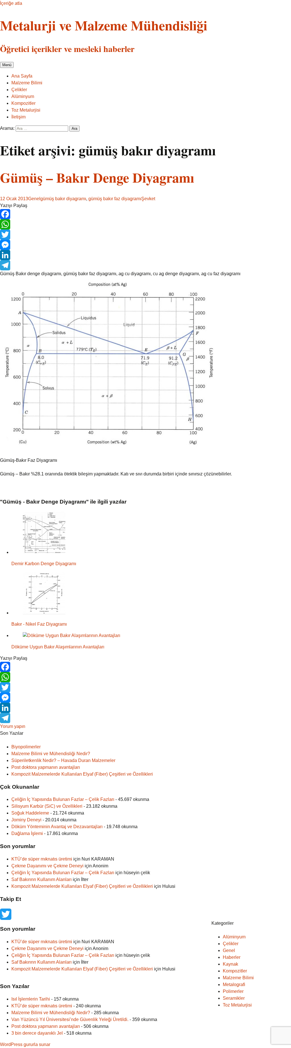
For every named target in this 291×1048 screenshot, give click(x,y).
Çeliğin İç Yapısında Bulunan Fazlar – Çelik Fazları (62, 799)
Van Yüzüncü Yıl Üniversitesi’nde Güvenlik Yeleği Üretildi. (69, 1019)
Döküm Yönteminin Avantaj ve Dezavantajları (57, 826)
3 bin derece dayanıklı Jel (37, 1033)
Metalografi (234, 984)
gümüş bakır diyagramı (63, 198)
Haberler (231, 957)
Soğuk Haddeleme (30, 813)
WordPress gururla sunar (25, 1044)
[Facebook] (145, 214)
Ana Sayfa (21, 76)
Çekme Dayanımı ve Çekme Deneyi (47, 865)
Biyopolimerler (26, 746)
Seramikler (234, 998)
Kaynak (230, 964)
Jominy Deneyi (26, 819)
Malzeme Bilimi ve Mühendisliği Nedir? (50, 753)
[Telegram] (145, 265)
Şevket (148, 198)
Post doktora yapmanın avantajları (45, 767)
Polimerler (233, 991)
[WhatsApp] (145, 224)
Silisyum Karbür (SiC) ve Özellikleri (46, 806)
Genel (34, 198)
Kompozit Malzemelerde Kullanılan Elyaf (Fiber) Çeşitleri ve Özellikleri (82, 774)
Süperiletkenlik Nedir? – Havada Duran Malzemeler (63, 760)
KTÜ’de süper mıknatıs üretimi (41, 859)
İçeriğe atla (11, 3)
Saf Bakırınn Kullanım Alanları (41, 879)
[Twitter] (145, 234)
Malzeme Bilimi (26, 82)
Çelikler (19, 89)
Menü (6, 65)
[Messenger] (145, 245)
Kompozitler (23, 103)
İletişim (18, 116)
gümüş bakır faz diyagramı (114, 198)
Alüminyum (22, 96)
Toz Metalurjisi (25, 110)
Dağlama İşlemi (27, 833)
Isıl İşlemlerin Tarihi (30, 999)
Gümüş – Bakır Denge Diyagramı (97, 177)
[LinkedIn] (145, 255)
